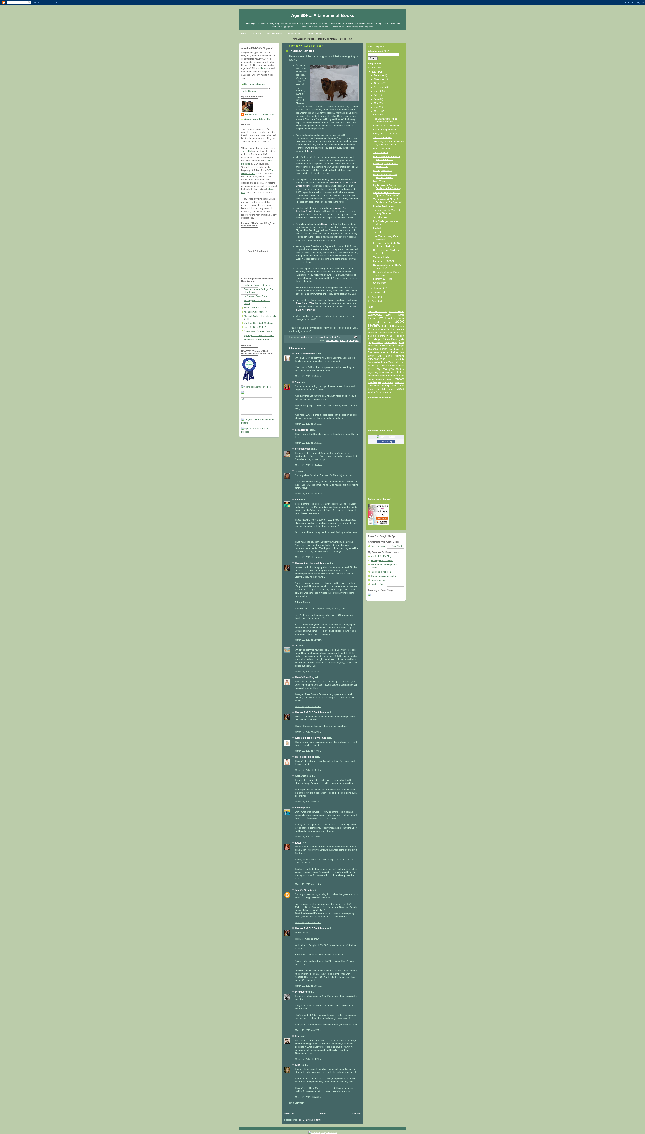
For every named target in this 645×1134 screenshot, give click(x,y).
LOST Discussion (381, 149)
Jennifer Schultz (303, 890)
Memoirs (399, 355)
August (378, 91)
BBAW (380, 318)
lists (402, 352)
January (378, 292)
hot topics (394, 349)
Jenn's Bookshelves (305, 353)
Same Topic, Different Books (258, 331)
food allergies (332, 340)
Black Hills (326, 224)
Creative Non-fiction (388, 332)
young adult (388, 392)
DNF (402, 332)
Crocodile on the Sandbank (386, 126)
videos (400, 389)
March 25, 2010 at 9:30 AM (308, 376)
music (371, 366)
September (379, 87)
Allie (297, 500)
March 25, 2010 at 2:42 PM (308, 672)
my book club (383, 365)
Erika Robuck (302, 430)
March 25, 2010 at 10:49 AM (309, 465)
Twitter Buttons (248, 91)
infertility (385, 352)
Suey (297, 382)
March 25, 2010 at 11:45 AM (308, 557)
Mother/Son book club (392, 362)
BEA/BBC (390, 318)
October (378, 83)
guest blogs (390, 342)
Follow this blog (386, 442)
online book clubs (376, 375)
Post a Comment (296, 1103)
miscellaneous (376, 359)
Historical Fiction (378, 349)
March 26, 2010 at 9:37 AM (308, 922)
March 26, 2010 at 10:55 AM (309, 986)
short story (398, 385)
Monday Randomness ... (385, 206)
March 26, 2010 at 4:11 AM (308, 884)
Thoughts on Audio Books (383, 576)
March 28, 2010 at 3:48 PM (308, 1097)
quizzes (380, 379)
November (379, 79)
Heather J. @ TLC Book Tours (259, 115)
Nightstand (384, 372)
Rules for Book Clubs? (255, 327)
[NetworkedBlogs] (386, 437)
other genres (392, 376)
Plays (401, 376)
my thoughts (353, 340)
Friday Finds (390, 339)
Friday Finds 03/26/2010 (385, 134)
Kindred (377, 228)
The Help (377, 232)
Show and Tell (376, 389)
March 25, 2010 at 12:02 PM (309, 640)
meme (389, 356)
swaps (391, 389)
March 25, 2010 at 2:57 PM (308, 706)
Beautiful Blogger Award (384, 130)
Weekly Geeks (375, 392)
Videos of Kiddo (381, 257)
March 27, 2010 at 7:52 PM (308, 1059)
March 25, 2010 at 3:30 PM (308, 732)
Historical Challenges (393, 345)
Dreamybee (301, 992)
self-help (385, 386)
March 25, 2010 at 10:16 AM (309, 424)
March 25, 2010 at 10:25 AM (309, 443)
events (372, 335)
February (378, 288)
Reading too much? (382, 170)
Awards (400, 315)
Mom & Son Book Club (255, 307)
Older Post (356, 1114)
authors (389, 314)
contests (399, 329)
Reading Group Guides (382, 560)
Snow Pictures (380, 217)
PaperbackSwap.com (381, 572)
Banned (371, 318)
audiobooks (375, 314)
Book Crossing (378, 580)
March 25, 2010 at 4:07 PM (308, 770)
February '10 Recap (382, 279)
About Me (256, 33)
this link (310, 151)
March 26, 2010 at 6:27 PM (308, 1030)
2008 (374, 301)
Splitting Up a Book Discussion (259, 335)
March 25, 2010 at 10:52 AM (309, 494)
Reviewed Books (274, 33)
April (376, 107)
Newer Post (289, 1114)
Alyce (298, 842)
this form (263, 68)
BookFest (386, 326)
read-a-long (388, 382)
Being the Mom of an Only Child (386, 546)
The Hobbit (246, 151)
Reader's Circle (378, 584)
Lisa (297, 1036)
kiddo (342, 340)
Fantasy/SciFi (385, 336)
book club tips (383, 322)
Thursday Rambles (382, 137)
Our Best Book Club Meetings (258, 323)
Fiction (400, 335)
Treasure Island (380, 152)
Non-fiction (397, 372)
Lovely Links (375, 356)
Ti (296, 471)
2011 (374, 68)
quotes (389, 379)
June (376, 99)
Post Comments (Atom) (309, 1120)
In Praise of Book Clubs (255, 296)
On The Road (379, 283)
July (376, 95)
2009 (374, 297)
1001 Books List (377, 311)
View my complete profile (257, 119)
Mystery (400, 369)
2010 (374, 72)
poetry (371, 379)
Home (243, 33)
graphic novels (375, 342)
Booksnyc (300, 808)
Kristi (298, 1065)
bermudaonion (302, 449)
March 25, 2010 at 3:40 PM (308, 751)
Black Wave (379, 181)
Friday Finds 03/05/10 (383, 261)
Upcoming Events (314, 33)
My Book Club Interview (255, 312)
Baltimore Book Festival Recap (259, 285)
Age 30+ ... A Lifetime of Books (322, 15)
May (376, 103)
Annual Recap (396, 311)
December (379, 75)
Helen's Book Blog (304, 677)
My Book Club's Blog (381, 556)
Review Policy (293, 33)
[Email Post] (355, 337)
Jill (296, 646)
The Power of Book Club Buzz (258, 340)
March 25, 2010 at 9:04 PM (308, 802)
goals (401, 339)
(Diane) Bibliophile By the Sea (310, 738)
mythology (373, 373)
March (377, 111)
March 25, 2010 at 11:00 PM (308, 837)
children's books (385, 329)
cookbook (372, 332)
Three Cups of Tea (305, 303)
